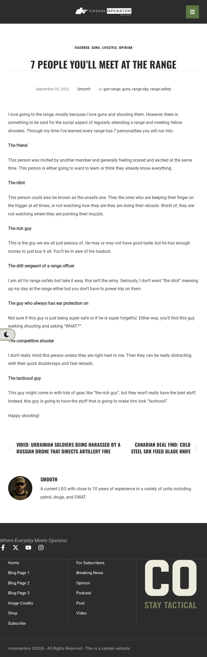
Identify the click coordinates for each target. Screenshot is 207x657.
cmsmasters (19, 648)
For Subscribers (90, 562)
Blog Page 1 (18, 572)
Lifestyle (109, 47)
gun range (112, 89)
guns (126, 89)
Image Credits (20, 603)
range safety (160, 89)
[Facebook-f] (3, 548)
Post (80, 603)
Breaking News (89, 572)
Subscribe (17, 623)
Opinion (126, 47)
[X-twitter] (16, 548)
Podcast (83, 593)
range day (140, 89)
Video (81, 613)
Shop (12, 613)
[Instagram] (41, 548)
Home (13, 562)
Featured (82, 47)
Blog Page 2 (18, 583)
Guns (96, 47)
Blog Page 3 (18, 593)
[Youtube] (28, 548)
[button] (7, 334)
